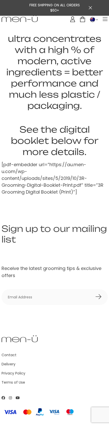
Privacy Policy (13, 373)
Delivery (8, 364)
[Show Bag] (82, 19)
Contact (9, 354)
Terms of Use (13, 382)
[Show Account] (72, 19)
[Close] (90, 8)
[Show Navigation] (105, 19)
